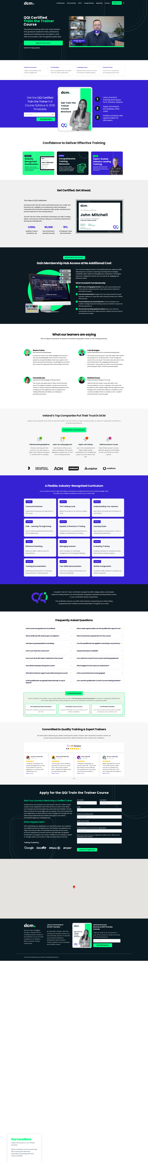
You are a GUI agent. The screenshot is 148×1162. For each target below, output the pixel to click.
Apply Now (99, 3)
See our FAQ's (35, 48)
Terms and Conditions (30, 957)
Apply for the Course (43, 43)
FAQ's (80, 3)
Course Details (71, 3)
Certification (61, 3)
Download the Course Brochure (74, 430)
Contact (107, 3)
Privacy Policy (40, 957)
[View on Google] (27, 757)
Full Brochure (117, 3)
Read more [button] (29, 773)
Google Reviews (89, 3)
